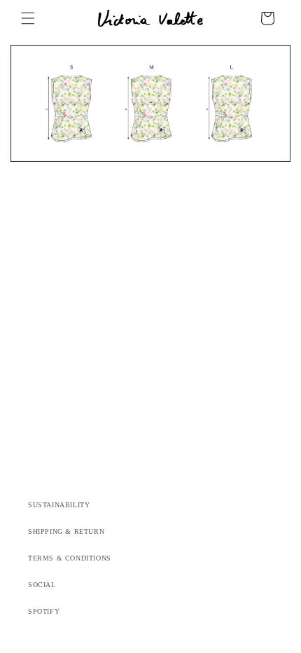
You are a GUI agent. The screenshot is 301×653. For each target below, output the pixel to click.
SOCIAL (42, 585)
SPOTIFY (43, 611)
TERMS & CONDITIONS (69, 558)
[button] (28, 18)
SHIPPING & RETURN (66, 531)
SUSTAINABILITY (59, 505)
